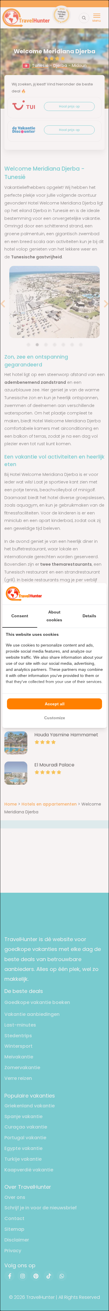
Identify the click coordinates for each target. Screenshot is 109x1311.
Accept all (55, 704)
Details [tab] (89, 615)
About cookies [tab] (54, 616)
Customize (54, 717)
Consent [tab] (19, 615)
